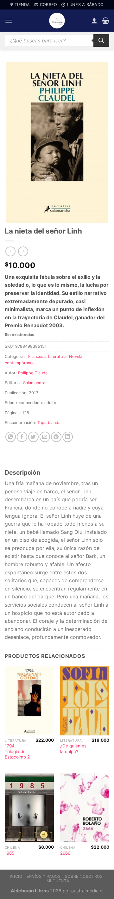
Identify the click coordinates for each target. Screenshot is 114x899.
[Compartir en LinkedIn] (67, 437)
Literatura (57, 356)
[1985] (29, 807)
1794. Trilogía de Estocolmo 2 (17, 751)
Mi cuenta (58, 880)
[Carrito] (105, 21)
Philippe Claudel (33, 373)
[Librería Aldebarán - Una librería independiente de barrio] (57, 20)
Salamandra (34, 382)
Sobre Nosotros (84, 876)
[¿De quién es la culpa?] (84, 700)
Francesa (37, 356)
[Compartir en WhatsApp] (10, 437)
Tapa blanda (48, 422)
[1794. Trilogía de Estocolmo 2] (29, 700)
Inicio (16, 876)
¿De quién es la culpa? (73, 748)
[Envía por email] (45, 437)
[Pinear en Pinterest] (56, 437)
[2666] (84, 807)
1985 (9, 853)
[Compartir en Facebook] (22, 437)
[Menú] (8, 20)
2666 (65, 853)
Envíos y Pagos (44, 876)
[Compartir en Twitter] (33, 437)
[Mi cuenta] (94, 21)
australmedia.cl (87, 890)
